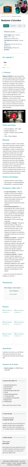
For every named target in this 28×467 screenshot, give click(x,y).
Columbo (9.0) (8, 401)
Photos (19, 25)
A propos (9, 463)
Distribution (13, 25)
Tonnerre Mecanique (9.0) (10, 394)
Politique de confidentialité (14, 464)
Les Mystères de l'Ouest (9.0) (11, 398)
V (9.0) (6, 392)
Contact (14, 463)
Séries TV (9, 16)
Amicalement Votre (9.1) (10, 385)
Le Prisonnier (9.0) (9, 396)
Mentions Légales (21, 463)
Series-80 (3, 16)
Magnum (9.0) (7, 399)
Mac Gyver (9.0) (8, 386)
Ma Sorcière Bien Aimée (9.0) (11, 390)
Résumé (6, 25)
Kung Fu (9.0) (7, 388)
